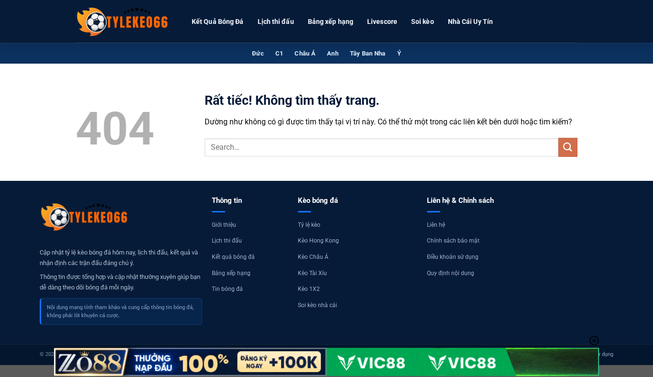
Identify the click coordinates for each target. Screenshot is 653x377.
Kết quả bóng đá (233, 257)
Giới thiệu (224, 225)
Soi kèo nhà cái (317, 305)
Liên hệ (436, 225)
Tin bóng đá (227, 289)
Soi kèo (422, 21)
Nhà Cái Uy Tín (470, 21)
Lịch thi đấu (276, 21)
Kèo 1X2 (309, 289)
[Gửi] (567, 147)
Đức (258, 53)
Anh (332, 53)
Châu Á (305, 53)
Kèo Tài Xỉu (312, 273)
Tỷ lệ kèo (309, 225)
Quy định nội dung (450, 273)
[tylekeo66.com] (123, 21)
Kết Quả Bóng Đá (218, 21)
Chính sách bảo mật (453, 240)
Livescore (382, 21)
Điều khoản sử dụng (453, 257)
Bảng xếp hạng (330, 21)
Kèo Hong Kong (318, 240)
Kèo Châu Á (313, 257)
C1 (279, 53)
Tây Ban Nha (368, 53)
